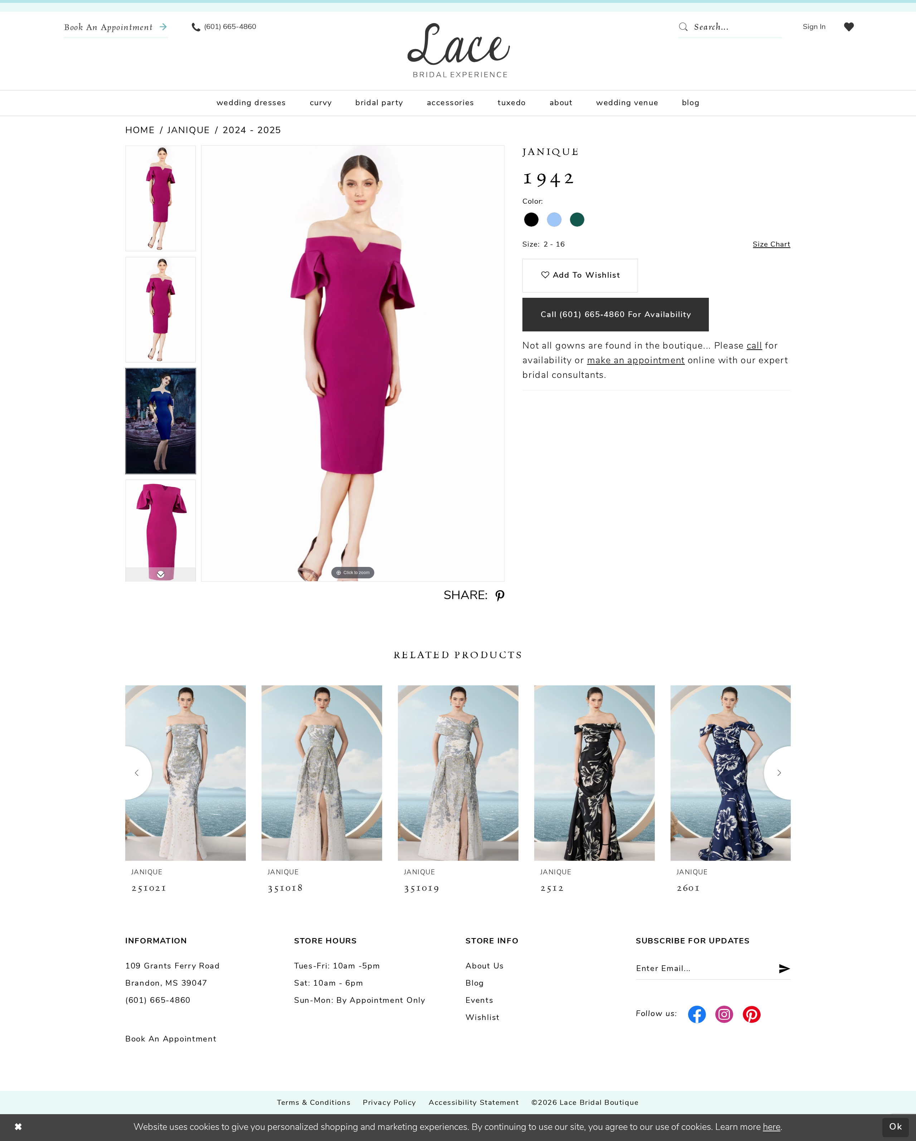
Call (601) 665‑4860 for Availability (616, 315)
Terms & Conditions (314, 1103)
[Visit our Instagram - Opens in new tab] (725, 1014)
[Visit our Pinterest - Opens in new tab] (752, 1014)
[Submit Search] (686, 27)
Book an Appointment (170, 1039)
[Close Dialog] (18, 1127)
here (771, 1127)
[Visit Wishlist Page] (849, 27)
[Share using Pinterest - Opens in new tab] (500, 596)
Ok (895, 1127)
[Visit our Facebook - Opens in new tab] (697, 1014)
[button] (814, 27)
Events (479, 1001)
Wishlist (483, 1018)
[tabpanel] (160, 201)
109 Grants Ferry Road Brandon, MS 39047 (172, 975)
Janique (188, 130)
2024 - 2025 (252, 130)
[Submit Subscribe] (780, 969)
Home (140, 130)
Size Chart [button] (771, 244)
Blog (475, 984)
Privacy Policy (389, 1103)
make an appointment (636, 360)
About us (485, 966)
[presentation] (185, 773)
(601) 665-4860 (158, 1001)
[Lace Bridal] (459, 50)
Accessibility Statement (474, 1103)
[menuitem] (116, 27)
